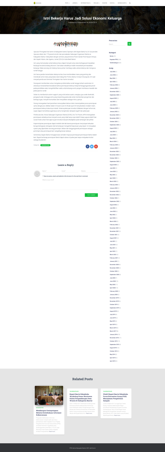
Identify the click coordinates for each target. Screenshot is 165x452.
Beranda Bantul (122, 3)
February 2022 (114, 224)
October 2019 (113, 304)
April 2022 (113, 218)
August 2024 (113, 128)
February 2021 (114, 258)
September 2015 (114, 344)
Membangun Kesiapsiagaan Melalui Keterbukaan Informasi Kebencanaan (48, 412)
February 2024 (114, 145)
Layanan (74, 3)
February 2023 (114, 184)
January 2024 (113, 148)
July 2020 (112, 278)
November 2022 (114, 194)
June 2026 (113, 75)
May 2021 (112, 248)
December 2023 (114, 151)
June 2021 (113, 244)
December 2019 (114, 298)
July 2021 (112, 241)
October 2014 (113, 351)
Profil (67, 3)
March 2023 (113, 181)
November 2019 (114, 301)
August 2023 (113, 164)
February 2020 (114, 291)
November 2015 (114, 337)
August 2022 (113, 204)
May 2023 (112, 174)
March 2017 (113, 331)
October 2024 (113, 121)
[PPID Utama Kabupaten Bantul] (37, 3)
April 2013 (113, 361)
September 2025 (114, 95)
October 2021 (113, 234)
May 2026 (112, 78)
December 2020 (114, 264)
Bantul (94, 448)
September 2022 (114, 201)
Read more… (52, 431)
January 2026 (113, 88)
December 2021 (114, 228)
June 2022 (113, 211)
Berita (111, 56)
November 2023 (114, 155)
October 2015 (113, 341)
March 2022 (113, 221)
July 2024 (112, 131)
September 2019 (114, 308)
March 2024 (113, 141)
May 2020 (112, 284)
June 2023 (113, 171)
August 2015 (113, 347)
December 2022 (114, 191)
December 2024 (114, 115)
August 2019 (113, 311)
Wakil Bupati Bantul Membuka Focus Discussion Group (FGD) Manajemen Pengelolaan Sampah (115, 397)
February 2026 (114, 85)
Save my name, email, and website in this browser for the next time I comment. (66, 176)
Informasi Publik (85, 3)
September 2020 (114, 274)
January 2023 (113, 188)
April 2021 (113, 251)
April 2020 (113, 288)
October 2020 (113, 271)
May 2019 (112, 321)
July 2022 (112, 208)
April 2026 (113, 81)
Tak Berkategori (45, 145)
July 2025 (112, 101)
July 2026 (112, 71)
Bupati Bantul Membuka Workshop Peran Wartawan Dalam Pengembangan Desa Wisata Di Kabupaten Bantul (81, 397)
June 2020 (113, 281)
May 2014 (112, 354)
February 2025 (114, 108)
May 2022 (112, 214)
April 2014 (113, 357)
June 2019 (113, 318)
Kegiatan (104, 3)
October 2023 (113, 158)
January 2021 (113, 261)
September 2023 (114, 161)
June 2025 (113, 105)
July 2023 (112, 168)
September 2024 (114, 125)
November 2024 (114, 118)
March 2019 (113, 328)
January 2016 (113, 334)
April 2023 (113, 178)
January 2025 (113, 111)
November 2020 (114, 268)
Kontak (112, 3)
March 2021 (113, 254)
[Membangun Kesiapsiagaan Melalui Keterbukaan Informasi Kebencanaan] (49, 395)
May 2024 (112, 138)
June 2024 (113, 135)
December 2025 (114, 91)
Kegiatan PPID (114, 59)
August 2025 (113, 98)
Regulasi (96, 3)
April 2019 (113, 324)
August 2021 (113, 238)
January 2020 (113, 294)
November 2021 (114, 231)
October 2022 (113, 198)
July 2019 (112, 314)
